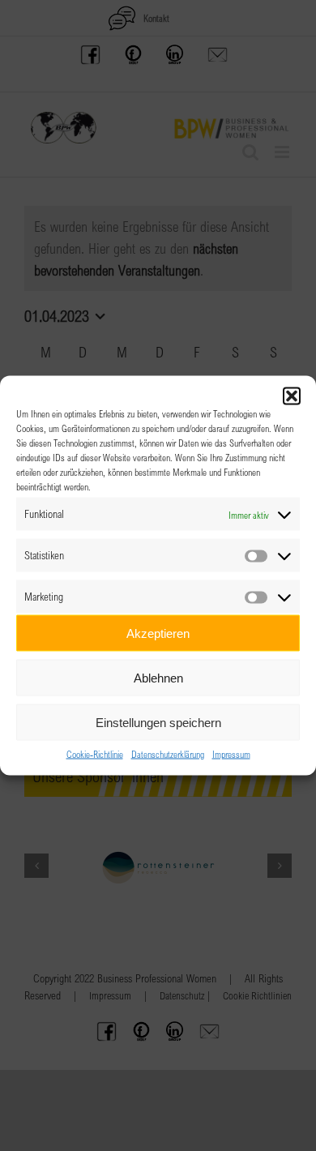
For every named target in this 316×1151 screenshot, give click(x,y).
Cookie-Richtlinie (94, 753)
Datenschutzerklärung (167, 753)
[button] (292, 396)
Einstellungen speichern (158, 722)
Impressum (231, 753)
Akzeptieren (158, 633)
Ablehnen (158, 677)
